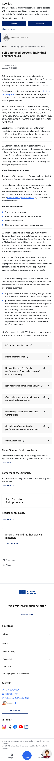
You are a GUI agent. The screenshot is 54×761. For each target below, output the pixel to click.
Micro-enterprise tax (15, 356)
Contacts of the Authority (16, 473)
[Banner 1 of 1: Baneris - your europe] (27, 592)
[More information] (15, 703)
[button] (30, 345)
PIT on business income (16, 345)
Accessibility (8, 659)
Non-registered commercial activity (22, 385)
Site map (7, 666)
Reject (14, 23)
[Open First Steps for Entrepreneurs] (45, 500)
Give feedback (27, 614)
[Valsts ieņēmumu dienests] (27, 40)
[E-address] (7, 703)
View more (6, 462)
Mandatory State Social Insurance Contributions (21, 413)
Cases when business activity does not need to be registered (22, 399)
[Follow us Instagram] (4, 727)
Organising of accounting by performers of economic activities (22, 428)
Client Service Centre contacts (19, 450)
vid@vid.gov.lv (11, 694)
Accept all (40, 23)
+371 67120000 (12, 690)
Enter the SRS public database (20, 197)
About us (7, 634)
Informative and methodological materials (23, 536)
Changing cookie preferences (16, 673)
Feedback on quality (13, 512)
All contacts (15, 710)
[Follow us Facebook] (15, 727)
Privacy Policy (9, 651)
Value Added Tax (13, 440)
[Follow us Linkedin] (26, 727)
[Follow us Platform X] (10, 727)
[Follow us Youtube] (21, 726)
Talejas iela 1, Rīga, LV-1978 (17, 698)
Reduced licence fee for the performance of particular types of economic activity (22, 371)
